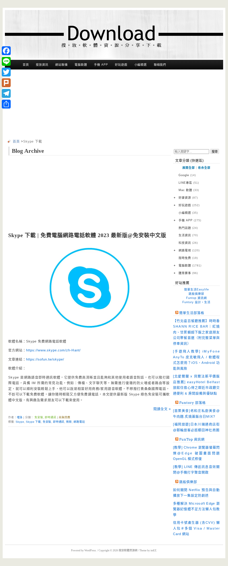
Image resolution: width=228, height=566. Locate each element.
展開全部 (188, 167)
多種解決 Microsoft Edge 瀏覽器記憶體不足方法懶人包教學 (196, 509)
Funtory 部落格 (192, 403)
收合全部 (204, 167)
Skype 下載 (33, 421)
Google (187, 175)
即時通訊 (50, 417)
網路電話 (79, 421)
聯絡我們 (160, 64)
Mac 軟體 (189, 190)
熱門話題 (188, 228)
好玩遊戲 (121, 64)
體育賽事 (188, 273)
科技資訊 (188, 242)
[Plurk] (6, 82)
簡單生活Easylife (196, 289)
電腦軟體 (81, 64)
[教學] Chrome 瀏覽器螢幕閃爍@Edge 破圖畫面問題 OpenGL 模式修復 (196, 453)
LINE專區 (189, 182)
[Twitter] (6, 72)
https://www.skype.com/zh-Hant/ (53, 350)
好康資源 (188, 197)
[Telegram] (6, 93)
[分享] (6, 104)
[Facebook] (6, 50)
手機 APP (101, 64)
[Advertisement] (114, 105)
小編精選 (140, 64)
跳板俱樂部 (196, 293)
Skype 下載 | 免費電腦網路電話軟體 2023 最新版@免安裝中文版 (87, 235)
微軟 (69, 421)
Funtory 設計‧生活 (196, 302)
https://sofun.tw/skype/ (45, 359)
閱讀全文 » (162, 409)
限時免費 (188, 258)
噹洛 (20, 417)
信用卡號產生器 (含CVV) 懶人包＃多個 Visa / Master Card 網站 (196, 528)
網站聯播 (61, 64)
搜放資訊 (42, 64)
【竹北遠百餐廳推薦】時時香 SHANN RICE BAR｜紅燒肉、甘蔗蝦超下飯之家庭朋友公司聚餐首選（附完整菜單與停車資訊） (196, 332)
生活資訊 (188, 235)
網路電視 (189, 250)
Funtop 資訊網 (196, 298)
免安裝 (39, 417)
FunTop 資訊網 (192, 439)
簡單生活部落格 (191, 313)
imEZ (153, 550)
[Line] (6, 61)
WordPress (90, 550)
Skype (20, 421)
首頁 (26, 64)
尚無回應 (64, 417)
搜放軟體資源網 (128, 550)
